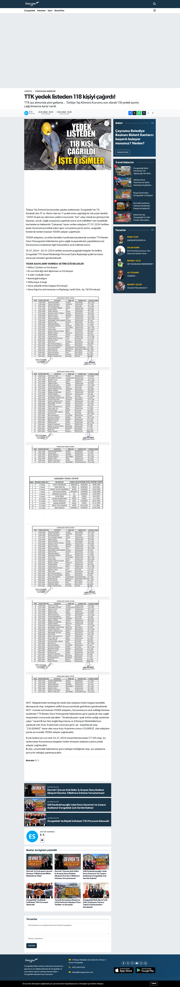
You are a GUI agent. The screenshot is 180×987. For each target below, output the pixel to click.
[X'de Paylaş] (134, 113)
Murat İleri (132, 237)
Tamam (153, 983)
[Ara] (154, 4)
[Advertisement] (90, 32)
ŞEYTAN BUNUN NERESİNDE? (140, 264)
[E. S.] (32, 836)
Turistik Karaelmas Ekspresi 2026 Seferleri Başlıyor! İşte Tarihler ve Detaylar (68, 902)
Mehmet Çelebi (134, 285)
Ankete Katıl (122, 152)
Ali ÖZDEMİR (133, 273)
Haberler (28, 91)
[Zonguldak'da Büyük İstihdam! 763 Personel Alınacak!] (39, 890)
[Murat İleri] (120, 239)
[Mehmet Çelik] (120, 262)
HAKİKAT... (132, 276)
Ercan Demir (133, 248)
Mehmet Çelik (134, 261)
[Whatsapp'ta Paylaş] (139, 113)
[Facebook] (123, 963)
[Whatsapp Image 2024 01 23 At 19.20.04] (65, 495)
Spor (50, 11)
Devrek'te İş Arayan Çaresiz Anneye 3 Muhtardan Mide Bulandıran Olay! (39, 873)
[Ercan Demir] (120, 250)
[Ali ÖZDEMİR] (120, 274)
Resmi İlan (59, 11)
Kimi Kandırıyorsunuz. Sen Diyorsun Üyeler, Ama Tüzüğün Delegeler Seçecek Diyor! (140, 252)
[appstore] (123, 970)
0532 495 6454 (78, 967)
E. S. (42, 835)
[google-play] (145, 970)
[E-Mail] (42, 840)
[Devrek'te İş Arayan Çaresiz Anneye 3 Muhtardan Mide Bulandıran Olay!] (39, 862)
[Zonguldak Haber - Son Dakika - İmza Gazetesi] (33, 4)
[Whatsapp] (141, 963)
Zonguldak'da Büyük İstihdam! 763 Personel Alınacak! (37, 902)
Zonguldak (29, 11)
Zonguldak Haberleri (45, 91)
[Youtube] (137, 963)
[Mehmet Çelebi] (120, 286)
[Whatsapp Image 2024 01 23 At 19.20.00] (68, 380)
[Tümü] (152, 123)
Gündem (41, 11)
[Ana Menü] (154, 10)
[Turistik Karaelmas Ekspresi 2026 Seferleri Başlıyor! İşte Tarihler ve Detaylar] (68, 890)
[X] (128, 963)
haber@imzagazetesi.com (82, 972)
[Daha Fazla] (144, 113)
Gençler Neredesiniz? (137, 288)
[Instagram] (132, 963)
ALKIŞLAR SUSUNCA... (137, 240)
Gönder (31, 946)
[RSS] (146, 963)
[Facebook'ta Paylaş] (130, 113)
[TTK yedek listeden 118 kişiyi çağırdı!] (67, 144)
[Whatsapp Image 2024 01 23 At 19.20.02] (68, 610)
